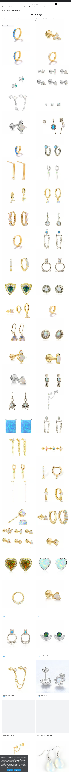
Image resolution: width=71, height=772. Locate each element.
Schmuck (8, 10)
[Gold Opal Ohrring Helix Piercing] (18, 542)
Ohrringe (12, 10)
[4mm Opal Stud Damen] (52, 35)
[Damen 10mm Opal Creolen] (18, 243)
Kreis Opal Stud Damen (41, 614)
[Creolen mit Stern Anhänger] (52, 197)
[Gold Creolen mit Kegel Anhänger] (18, 473)
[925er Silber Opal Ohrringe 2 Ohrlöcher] (18, 104)
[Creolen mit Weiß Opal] (18, 220)
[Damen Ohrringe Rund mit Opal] (52, 289)
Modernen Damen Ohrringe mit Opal (9, 655)
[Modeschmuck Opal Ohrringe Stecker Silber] (52, 636)
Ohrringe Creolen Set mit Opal (8, 735)
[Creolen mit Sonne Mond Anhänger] (18, 197)
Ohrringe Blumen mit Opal (42, 695)
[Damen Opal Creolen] (52, 312)
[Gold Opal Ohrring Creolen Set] (52, 519)
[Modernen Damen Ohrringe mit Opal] (18, 636)
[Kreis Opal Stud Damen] (52, 596)
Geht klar (10, 770)
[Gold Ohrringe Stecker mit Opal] (18, 519)
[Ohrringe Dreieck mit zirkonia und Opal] (52, 716)
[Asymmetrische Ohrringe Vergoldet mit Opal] (52, 127)
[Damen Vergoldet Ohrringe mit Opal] (52, 381)
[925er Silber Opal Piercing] (18, 127)
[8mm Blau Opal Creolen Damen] (18, 58)
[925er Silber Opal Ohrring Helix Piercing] (52, 81)
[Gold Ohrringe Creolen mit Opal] (52, 496)
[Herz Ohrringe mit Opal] (18, 565)
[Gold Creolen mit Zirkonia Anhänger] (52, 473)
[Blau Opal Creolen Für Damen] (18, 151)
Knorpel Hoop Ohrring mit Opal (8, 614)
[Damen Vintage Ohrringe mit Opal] (18, 404)
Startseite (3, 10)
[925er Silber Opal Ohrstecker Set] (52, 104)
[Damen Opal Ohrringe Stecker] (52, 335)
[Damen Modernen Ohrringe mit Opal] (52, 266)
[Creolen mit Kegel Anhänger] (52, 174)
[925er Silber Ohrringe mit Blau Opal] (18, 81)
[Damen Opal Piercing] (18, 358)
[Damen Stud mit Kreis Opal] (18, 381)
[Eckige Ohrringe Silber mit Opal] (18, 427)
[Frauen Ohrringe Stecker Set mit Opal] (52, 450)
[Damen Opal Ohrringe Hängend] (18, 335)
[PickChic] (35, 3)
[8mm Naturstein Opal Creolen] (52, 58)
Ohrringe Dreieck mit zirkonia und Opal (44, 735)
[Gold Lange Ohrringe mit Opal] (18, 496)
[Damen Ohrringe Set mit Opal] (18, 312)
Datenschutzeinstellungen (19, 767)
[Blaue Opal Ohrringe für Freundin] (52, 151)
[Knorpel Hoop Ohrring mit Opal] (18, 596)
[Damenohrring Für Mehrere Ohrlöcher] (52, 404)
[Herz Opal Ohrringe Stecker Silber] (52, 565)
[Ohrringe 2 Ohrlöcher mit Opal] (18, 676)
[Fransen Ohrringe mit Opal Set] (18, 450)
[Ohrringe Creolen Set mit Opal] (18, 716)
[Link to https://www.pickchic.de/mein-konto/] (67, 3)
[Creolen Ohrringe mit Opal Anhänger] (52, 220)
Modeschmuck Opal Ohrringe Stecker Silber (45, 655)
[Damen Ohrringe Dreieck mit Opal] (18, 289)
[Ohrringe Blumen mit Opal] (52, 676)
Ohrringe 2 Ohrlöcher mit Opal (8, 695)
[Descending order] (13, 26)
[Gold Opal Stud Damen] (52, 542)
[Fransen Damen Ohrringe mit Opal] (52, 427)
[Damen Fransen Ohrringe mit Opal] (52, 243)
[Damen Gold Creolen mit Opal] (18, 266)
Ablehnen (17, 770)
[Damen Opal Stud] (52, 358)
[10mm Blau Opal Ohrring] (18, 35)
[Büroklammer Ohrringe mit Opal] (18, 174)
